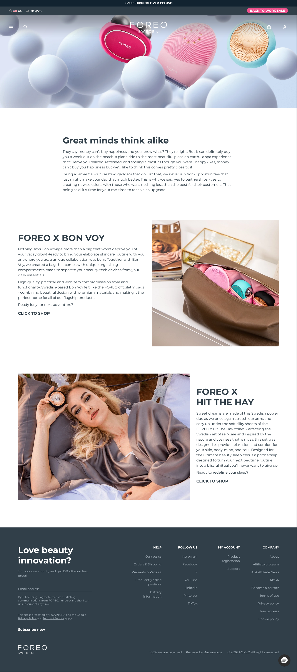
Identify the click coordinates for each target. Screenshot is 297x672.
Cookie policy (269, 619)
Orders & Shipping (148, 564)
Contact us (153, 556)
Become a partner (265, 588)
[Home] (148, 28)
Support (233, 569)
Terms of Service (53, 618)
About (274, 556)
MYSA (274, 580)
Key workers (269, 611)
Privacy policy (268, 603)
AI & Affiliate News (265, 572)
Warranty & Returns (147, 572)
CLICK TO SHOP (34, 313)
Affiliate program (266, 564)
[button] (284, 660)
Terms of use (269, 596)
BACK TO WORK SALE (267, 11)
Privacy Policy (27, 618)
